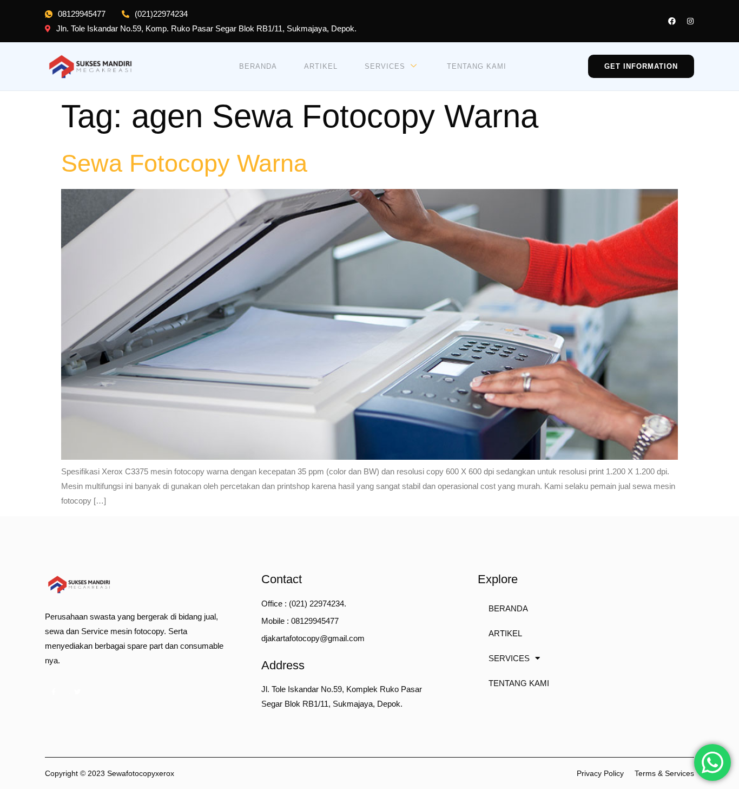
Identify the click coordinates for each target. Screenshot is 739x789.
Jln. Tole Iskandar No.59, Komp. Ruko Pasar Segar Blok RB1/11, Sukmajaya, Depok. (206, 28)
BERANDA (258, 66)
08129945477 (81, 13)
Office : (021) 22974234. (303, 603)
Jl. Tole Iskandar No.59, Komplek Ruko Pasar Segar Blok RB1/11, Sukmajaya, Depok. (341, 696)
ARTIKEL (321, 66)
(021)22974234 (161, 13)
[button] (641, 66)
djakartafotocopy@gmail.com (313, 638)
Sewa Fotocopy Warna (184, 163)
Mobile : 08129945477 (300, 620)
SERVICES (385, 66)
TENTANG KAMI (476, 66)
